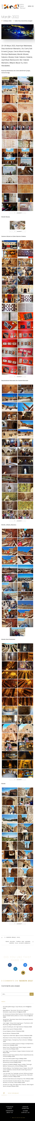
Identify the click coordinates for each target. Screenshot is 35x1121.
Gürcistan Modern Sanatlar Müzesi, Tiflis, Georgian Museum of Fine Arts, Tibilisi (16, 1081)
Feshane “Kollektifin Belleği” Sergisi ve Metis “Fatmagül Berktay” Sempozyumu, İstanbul (17, 1065)
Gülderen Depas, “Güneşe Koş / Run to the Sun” (15, 1040)
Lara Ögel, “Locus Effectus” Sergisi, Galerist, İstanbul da (17, 1051)
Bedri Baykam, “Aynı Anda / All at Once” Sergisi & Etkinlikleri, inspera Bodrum (15, 1011)
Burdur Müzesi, (7, 1033)
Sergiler (30, 21)
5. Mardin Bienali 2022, (12, 937)
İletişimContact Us (25, 1111)
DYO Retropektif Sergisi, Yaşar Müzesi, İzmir (14, 1006)
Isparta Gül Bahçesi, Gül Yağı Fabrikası (13, 1027)
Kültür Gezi (18, 21)
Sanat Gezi (24, 21)
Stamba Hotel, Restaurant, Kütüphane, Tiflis (14, 1078)
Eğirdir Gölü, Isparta (8, 1029)
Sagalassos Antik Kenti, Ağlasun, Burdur (13, 1035)
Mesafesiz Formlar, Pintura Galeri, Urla (13, 1038)
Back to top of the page (18, 1117)
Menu (30, 6)
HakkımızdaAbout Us (9, 1111)
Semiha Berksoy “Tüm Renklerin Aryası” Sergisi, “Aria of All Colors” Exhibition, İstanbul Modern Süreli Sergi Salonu (18, 1068)
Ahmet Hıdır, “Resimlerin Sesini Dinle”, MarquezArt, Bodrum (18, 1019)
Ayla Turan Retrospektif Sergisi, (11, 1058)
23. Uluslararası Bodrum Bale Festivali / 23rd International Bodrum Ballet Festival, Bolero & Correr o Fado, (18, 1014)
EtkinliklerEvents (9, 1107)
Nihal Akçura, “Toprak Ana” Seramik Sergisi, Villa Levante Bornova (18, 942)
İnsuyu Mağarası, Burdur (9, 1031)
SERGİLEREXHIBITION (25, 1107)
